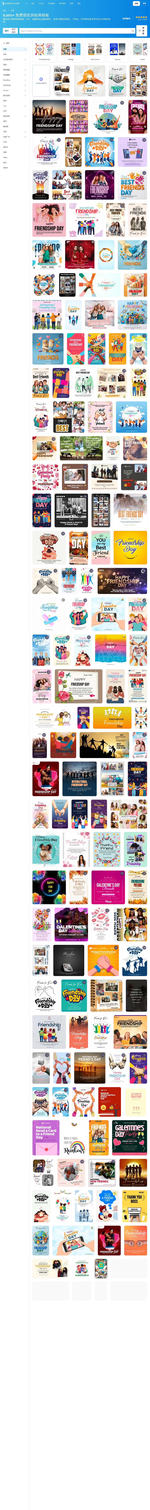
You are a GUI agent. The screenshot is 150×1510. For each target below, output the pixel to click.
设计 (7, 31)
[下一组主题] (147, 51)
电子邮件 (14, 30)
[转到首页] (9, 3)
